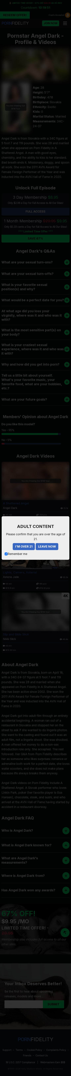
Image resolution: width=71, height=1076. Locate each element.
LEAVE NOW (47, 546)
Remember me (17, 554)
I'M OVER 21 (24, 546)
